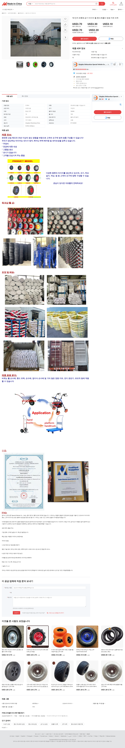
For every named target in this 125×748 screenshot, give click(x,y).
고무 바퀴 (64, 724)
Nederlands (63, 736)
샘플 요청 (107, 43)
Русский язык (43, 736)
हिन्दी (85, 736)
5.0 (100, 99)
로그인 (121, 5)
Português (29, 736)
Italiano (51, 736)
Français (36, 736)
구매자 (94, 9)
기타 (33, 707)
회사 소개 (37, 734)
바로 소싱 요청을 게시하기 (55, 613)
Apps (112, 9)
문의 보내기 (84, 39)
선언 (43, 734)
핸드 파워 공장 (32, 724)
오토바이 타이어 (67, 703)
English (17, 736)
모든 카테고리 (8, 9)
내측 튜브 (35, 703)
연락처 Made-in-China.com (71, 734)
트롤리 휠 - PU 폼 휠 (98, 703)
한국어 (75, 736)
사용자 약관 (49, 734)
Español (23, 736)
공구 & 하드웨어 (12, 13)
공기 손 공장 (44, 724)
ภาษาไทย (90, 736)
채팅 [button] (112, 39)
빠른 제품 (82, 734)
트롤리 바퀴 (54, 724)
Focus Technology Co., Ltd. (64, 739)
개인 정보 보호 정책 (58, 734)
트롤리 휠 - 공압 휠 (7, 707)
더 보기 (4, 727)
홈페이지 (4, 13)
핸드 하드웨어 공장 (19, 724)
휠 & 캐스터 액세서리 (31, 13)
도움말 (104, 9)
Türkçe (95, 736)
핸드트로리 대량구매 (77, 724)
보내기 (16, 613)
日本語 (80, 736)
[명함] (120, 104)
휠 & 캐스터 (21, 13)
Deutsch (57, 736)
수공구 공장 (6, 724)
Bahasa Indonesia (110, 736)
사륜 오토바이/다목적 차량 (9, 703)
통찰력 (88, 734)
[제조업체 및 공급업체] (12, 4)
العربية (69, 736)
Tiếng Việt (102, 736)
